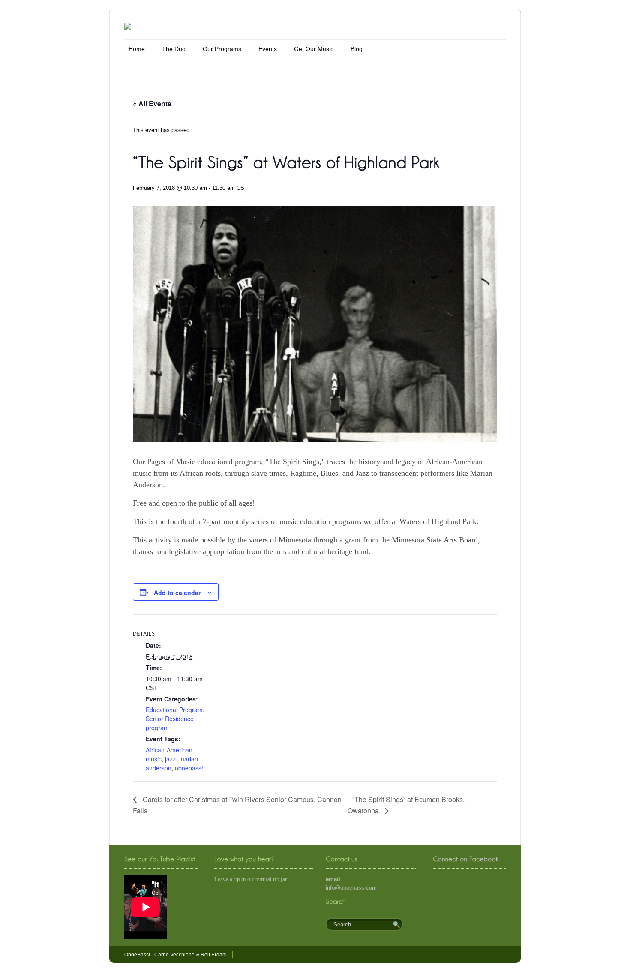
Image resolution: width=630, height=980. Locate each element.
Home (137, 48)
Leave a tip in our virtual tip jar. (251, 879)
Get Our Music (313, 48)
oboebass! (189, 768)
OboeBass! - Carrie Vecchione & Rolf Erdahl (175, 955)
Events (267, 48)
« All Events (152, 103)
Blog (357, 48)
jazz (170, 759)
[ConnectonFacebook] (465, 859)
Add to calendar (177, 592)
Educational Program (174, 709)
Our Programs (222, 48)
